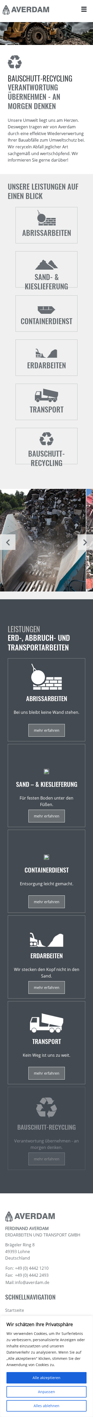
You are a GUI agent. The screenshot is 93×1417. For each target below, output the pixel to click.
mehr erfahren (46, 1158)
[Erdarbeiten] (46, 957)
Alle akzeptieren (46, 1377)
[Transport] (46, 1042)
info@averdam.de (32, 1282)
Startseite (14, 1310)
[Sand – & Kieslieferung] (46, 785)
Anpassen (46, 1391)
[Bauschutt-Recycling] (46, 1128)
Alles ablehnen (46, 1405)
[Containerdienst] (46, 871)
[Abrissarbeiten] (46, 699)
